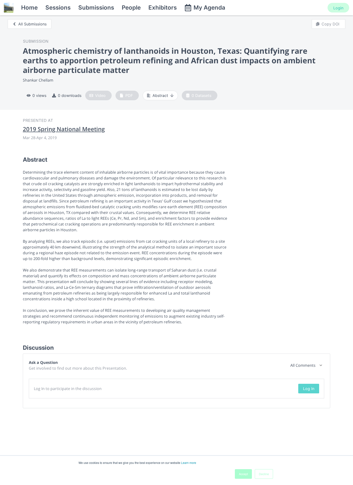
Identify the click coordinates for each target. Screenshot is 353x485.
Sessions (58, 7)
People (131, 7)
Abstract (160, 95)
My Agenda (209, 7)
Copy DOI (330, 24)
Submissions (96, 7)
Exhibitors (162, 7)
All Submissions (32, 24)
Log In (308, 388)
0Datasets (201, 95)
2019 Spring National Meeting (64, 129)
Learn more (188, 463)
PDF (129, 95)
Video (100, 95)
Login (338, 8)
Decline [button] (264, 474)
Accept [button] (243, 474)
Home (29, 7)
